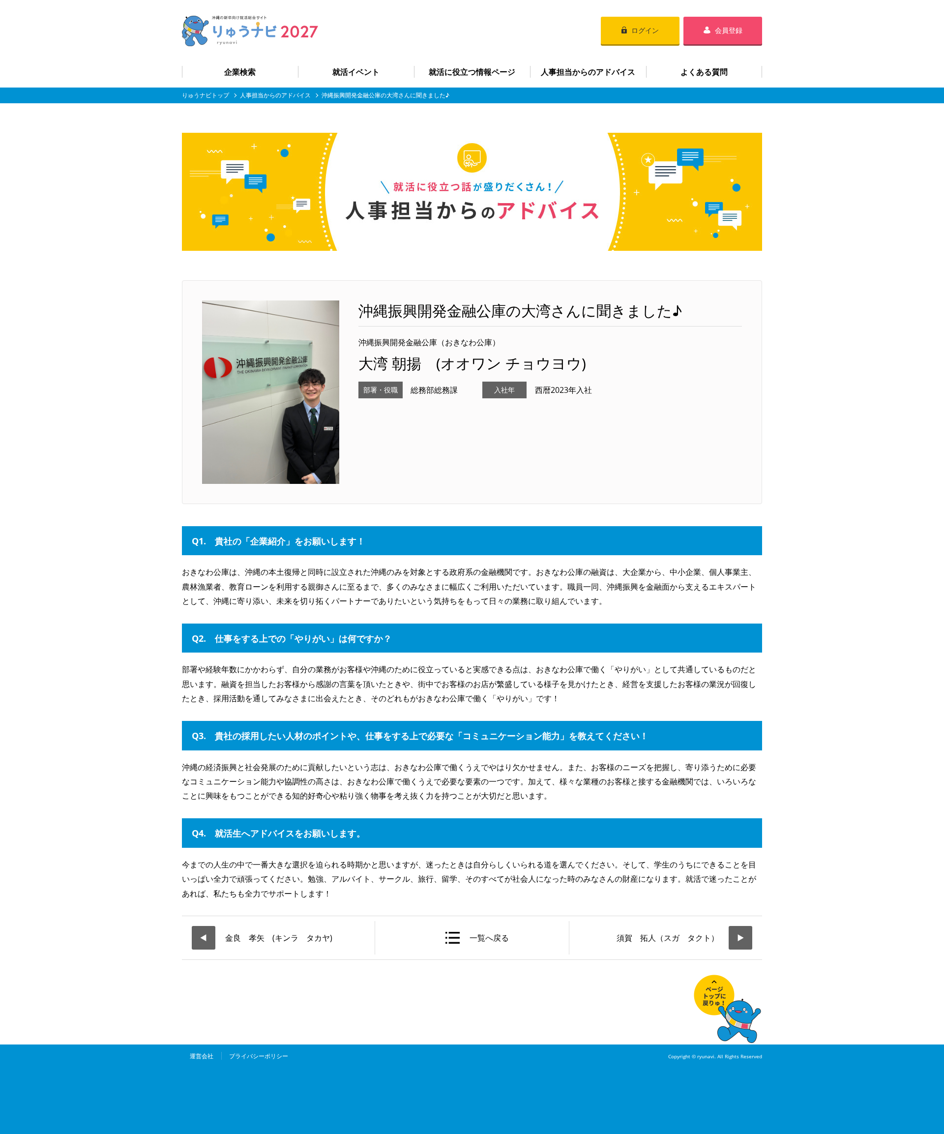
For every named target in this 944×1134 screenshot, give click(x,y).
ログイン (645, 30)
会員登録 (728, 30)
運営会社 (201, 1056)
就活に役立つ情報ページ (472, 71)
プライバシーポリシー (258, 1056)
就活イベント (356, 71)
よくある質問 (704, 71)
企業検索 (240, 71)
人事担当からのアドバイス (588, 71)
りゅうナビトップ (205, 95)
